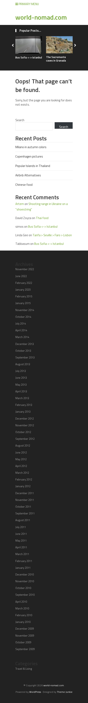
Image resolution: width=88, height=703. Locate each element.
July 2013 (20, 371)
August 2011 (22, 520)
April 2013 (21, 391)
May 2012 (21, 459)
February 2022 (23, 283)
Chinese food (24, 184)
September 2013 (25, 357)
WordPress (35, 692)
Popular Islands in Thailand (32, 165)
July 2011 (20, 527)
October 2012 (23, 432)
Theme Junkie (64, 692)
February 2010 (23, 615)
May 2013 (21, 385)
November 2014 (24, 310)
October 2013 (23, 351)
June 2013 (21, 378)
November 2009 (24, 636)
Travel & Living (23, 669)
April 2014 (21, 330)
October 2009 (23, 642)
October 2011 (23, 507)
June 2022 (21, 276)
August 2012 (22, 445)
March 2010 (22, 608)
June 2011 (21, 534)
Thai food (42, 218)
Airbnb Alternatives (28, 175)
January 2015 (22, 303)
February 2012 (23, 479)
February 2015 (23, 296)
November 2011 (24, 500)
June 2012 (21, 452)
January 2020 (22, 290)
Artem (19, 203)
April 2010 (21, 602)
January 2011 (22, 568)
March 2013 (22, 398)
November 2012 (24, 425)
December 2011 (24, 493)
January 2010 (22, 622)
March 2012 (22, 473)
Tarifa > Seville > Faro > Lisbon (52, 235)
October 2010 (23, 588)
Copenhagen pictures (29, 156)
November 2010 (24, 581)
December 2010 (24, 574)
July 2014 (20, 323)
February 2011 (23, 561)
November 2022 (24, 269)
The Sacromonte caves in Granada (56, 59)
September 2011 (25, 513)
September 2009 (25, 649)
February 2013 (23, 405)
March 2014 (22, 337)
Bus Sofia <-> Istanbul (28, 57)
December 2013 (24, 344)
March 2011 (22, 554)
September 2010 (25, 595)
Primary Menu (28, 4)
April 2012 (21, 466)
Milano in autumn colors (30, 147)
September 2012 (25, 439)
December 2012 (24, 418)
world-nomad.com (41, 17)
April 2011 (21, 547)
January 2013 (22, 412)
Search (19, 120)
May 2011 (21, 540)
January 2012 (22, 486)
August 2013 (22, 364)
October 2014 (23, 317)
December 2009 (24, 629)
